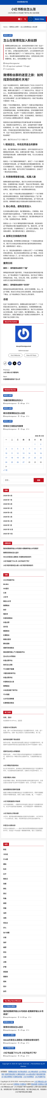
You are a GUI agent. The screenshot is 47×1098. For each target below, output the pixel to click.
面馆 (4, 903)
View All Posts (31, 355)
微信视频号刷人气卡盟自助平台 (14, 652)
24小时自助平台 (8, 580)
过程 (4, 962)
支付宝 (5, 627)
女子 (4, 874)
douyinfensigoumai (12, 63)
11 (12, 453)
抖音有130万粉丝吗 (10, 727)
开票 (4, 937)
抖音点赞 (6, 622)
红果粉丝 (6, 635)
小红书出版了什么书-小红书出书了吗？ (16, 561)
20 (23, 458)
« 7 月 (5, 470)
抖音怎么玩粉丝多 (9, 825)
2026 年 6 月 (7, 504)
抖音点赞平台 (7, 660)
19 (18, 458)
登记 (4, 893)
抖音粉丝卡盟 (42, 1084)
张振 (4, 884)
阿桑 (4, 898)
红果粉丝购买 (20, 1074)
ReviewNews (35, 1064)
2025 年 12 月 (8, 529)
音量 (4, 908)
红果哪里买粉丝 (8, 703)
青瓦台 (5, 923)
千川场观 (6, 694)
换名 (4, 888)
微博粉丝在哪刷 (8, 1022)
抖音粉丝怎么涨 (8, 682)
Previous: (11, 371)
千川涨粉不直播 (8, 669)
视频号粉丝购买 (10, 1074)
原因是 (5, 972)
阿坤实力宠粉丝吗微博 (13, 426)
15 (35, 453)
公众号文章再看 (8, 699)
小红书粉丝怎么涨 (23, 9)
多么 (4, 928)
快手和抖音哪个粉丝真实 (11, 739)
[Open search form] (25, 19)
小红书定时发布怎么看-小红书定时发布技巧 (18, 565)
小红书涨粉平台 (40, 1077)
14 (29, 453)
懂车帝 (5, 614)
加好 (4, 942)
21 (29, 458)
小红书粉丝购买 (33, 1071)
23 (41, 458)
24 (6, 462)
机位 (4, 952)
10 (6, 453)
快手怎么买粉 (7, 665)
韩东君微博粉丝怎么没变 (14, 413)
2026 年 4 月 (7, 512)
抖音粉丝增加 (17, 1077)
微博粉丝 (6, 605)
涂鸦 (4, 918)
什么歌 (5, 859)
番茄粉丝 (6, 631)
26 (18, 462)
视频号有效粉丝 (8, 648)
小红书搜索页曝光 (9, 1048)
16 (41, 453)
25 (12, 462)
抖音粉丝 (16, 1084)
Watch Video (39, 19)
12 (18, 453)
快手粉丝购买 (22, 1071)
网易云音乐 (7, 639)
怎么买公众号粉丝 (9, 656)
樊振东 (5, 976)
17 (6, 458)
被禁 (4, 947)
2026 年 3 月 (7, 517)
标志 (4, 869)
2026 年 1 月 (7, 525)
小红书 (5, 597)
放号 (4, 991)
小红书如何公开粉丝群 (11, 813)
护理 (4, 967)
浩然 (4, 913)
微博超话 (6, 686)
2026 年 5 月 (7, 508)
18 (12, 458)
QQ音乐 (6, 588)
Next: (11, 378)
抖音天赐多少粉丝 (9, 777)
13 (23, 453)
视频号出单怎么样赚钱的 (11, 751)
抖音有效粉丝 (7, 618)
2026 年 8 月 (7, 495)
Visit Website (15, 355)
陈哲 (4, 849)
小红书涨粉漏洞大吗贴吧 (11, 801)
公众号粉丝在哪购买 (10, 1006)
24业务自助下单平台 (10, 690)
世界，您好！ (7, 717)
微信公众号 (7, 601)
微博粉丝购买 (12, 1071)
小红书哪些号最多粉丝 (11, 765)
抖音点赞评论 (7, 677)
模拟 (4, 864)
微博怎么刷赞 (8, 35)
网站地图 (34, 1084)
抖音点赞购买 (8, 1077)
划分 (4, 986)
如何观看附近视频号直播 (11, 789)
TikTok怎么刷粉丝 (9, 1035)
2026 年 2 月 (7, 521)
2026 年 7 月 (7, 500)
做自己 (5, 879)
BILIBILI (6, 584)
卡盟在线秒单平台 (9, 673)
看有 (4, 981)
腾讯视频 (6, 643)
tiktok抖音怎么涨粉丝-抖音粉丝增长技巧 (17, 557)
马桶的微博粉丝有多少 (13, 400)
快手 (4, 610)
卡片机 (5, 854)
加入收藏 (6, 932)
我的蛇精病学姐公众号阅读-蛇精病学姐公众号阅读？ (21, 548)
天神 (4, 957)
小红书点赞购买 (28, 1077)
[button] (5, 363)
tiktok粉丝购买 (31, 1074)
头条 (4, 593)
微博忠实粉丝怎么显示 (11, 552)
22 (35, 458)
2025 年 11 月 (8, 534)
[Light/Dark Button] (20, 19)
